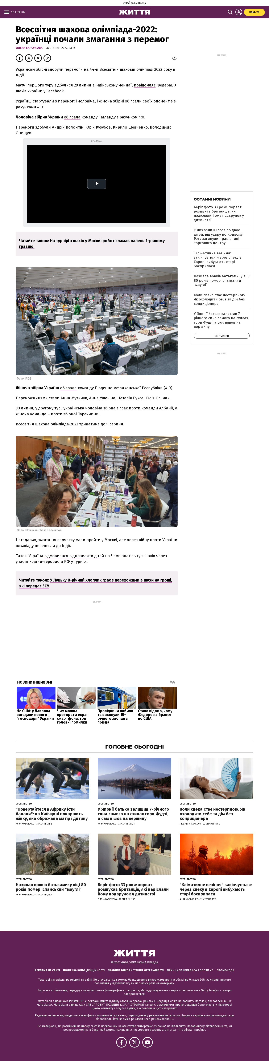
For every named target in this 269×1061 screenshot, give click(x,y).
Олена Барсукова (29, 48)
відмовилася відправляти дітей (74, 555)
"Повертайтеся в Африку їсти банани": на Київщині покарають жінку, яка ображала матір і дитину (52, 814)
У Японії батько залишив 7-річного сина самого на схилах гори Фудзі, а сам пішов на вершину (221, 320)
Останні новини (212, 199)
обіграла (72, 117)
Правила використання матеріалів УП (136, 970)
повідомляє (145, 85)
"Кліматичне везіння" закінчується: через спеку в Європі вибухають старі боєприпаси (217, 259)
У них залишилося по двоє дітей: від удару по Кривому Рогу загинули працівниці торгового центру (218, 236)
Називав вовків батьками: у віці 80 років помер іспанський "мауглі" (221, 280)
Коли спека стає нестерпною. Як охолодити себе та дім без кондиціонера (220, 299)
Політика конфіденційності (84, 970)
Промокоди (225, 970)
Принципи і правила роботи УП (190, 970)
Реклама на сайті (47, 970)
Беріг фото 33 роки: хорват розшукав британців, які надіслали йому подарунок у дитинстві (219, 213)
